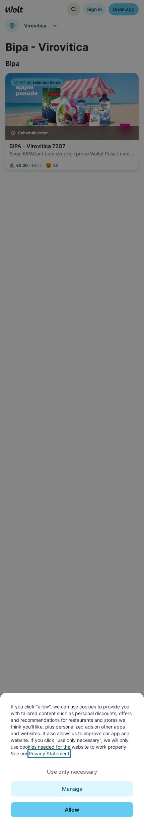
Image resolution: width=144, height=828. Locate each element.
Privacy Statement (49, 753)
